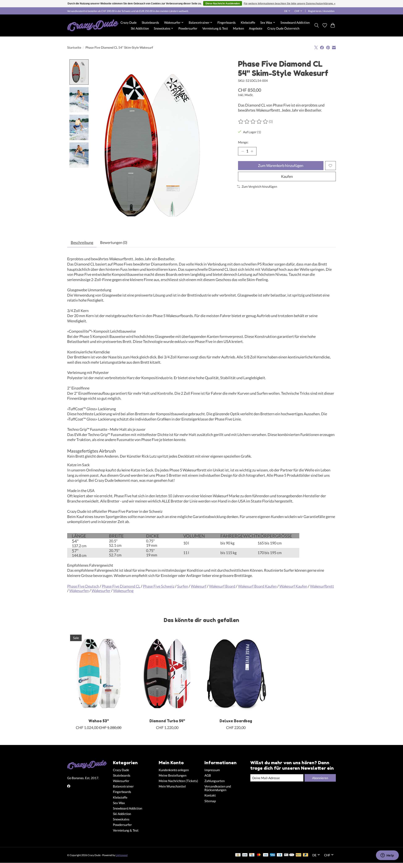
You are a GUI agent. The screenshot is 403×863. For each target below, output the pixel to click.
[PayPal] (298, 855)
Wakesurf (198, 586)
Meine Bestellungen (172, 775)
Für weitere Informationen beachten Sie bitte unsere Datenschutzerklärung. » (289, 3)
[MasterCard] (259, 855)
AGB (207, 775)
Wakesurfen (79, 590)
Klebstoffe (248, 22)
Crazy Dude (128, 22)
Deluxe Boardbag (236, 721)
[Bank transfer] (245, 855)
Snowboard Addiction (295, 22)
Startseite (74, 47)
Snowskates (121, 819)
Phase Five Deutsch (83, 586)
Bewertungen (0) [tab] (113, 242)
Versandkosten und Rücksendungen (217, 788)
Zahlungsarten (214, 781)
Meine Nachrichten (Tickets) (178, 781)
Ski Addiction (140, 28)
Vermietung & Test (215, 28)
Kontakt (210, 795)
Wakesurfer (101, 590)
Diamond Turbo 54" (167, 721)
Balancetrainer (123, 786)
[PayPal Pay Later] (305, 855)
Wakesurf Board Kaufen (257, 586)
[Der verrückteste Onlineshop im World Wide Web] (93, 25)
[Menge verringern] (243, 151)
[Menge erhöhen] (252, 151)
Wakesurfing (123, 590)
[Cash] (238, 855)
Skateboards (150, 22)
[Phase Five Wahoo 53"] (98, 673)
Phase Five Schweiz (158, 586)
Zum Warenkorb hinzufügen (280, 165)
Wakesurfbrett (322, 586)
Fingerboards (226, 22)
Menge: (243, 142)
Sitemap (210, 801)
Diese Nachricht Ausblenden (222, 3)
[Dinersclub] (279, 855)
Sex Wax (119, 803)
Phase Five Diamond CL (121, 586)
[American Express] (272, 855)
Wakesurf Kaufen (293, 586)
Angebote (255, 28)
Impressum (212, 770)
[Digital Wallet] (289, 855)
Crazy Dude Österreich (283, 28)
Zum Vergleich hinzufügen (259, 186)
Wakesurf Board (222, 586)
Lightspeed (122, 855)
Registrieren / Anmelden (321, 11)
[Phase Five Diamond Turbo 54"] (167, 673)
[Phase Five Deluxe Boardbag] (235, 673)
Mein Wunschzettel (172, 786)
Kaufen (287, 176)
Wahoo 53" (98, 721)
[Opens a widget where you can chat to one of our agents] (387, 855)
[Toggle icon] (317, 25)
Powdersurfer (187, 28)
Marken (238, 28)
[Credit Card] (251, 855)
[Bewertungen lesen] (253, 121)
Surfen (182, 586)
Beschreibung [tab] (82, 242)
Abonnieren (320, 778)
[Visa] (265, 855)
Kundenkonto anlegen (174, 770)
